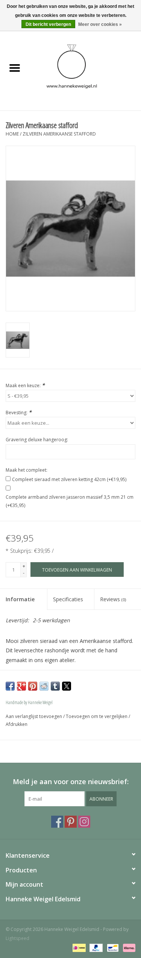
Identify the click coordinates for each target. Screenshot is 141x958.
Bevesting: (19, 412)
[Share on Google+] (21, 686)
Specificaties (68, 599)
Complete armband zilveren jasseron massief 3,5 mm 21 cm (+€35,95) (69, 501)
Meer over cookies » (100, 24)
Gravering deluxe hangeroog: (37, 439)
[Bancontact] (112, 947)
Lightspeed (17, 938)
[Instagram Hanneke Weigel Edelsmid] (84, 822)
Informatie (20, 599)
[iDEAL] (78, 947)
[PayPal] (95, 947)
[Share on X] (66, 686)
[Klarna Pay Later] (127, 947)
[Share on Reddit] (44, 686)
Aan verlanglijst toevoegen (34, 716)
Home (12, 134)
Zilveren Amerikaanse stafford (59, 134)
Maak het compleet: (26, 470)
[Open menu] (14, 67)
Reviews (113, 599)
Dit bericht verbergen (48, 24)
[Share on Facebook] (10, 686)
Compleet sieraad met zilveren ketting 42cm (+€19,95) (69, 479)
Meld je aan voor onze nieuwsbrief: (71, 782)
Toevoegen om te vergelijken (97, 716)
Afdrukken (16, 724)
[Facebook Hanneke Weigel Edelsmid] (57, 822)
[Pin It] (32, 686)
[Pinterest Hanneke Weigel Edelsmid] (71, 822)
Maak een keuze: (25, 385)
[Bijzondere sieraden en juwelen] (85, 68)
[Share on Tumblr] (55, 686)
